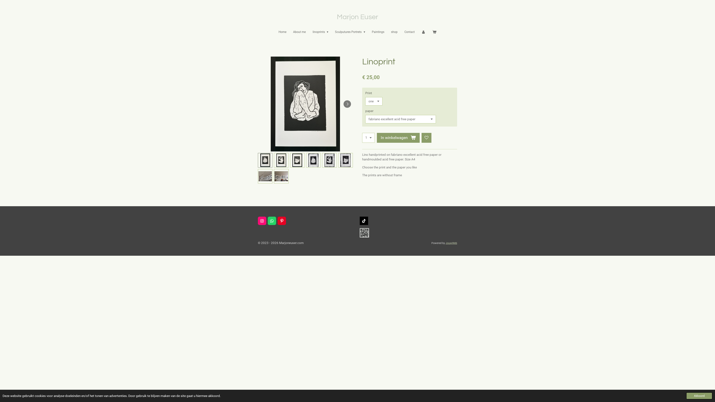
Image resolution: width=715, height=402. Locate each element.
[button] (265, 160)
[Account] (423, 32)
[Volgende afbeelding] (347, 104)
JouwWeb (451, 243)
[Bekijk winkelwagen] (434, 32)
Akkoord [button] (699, 396)
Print (368, 93)
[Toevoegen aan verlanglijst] (426, 138)
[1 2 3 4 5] (368, 138)
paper (369, 111)
